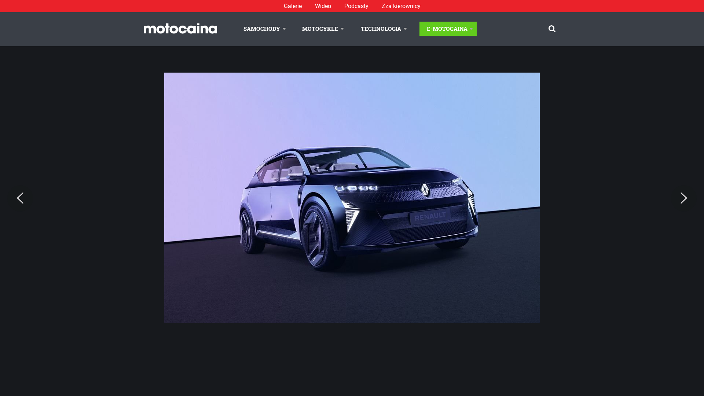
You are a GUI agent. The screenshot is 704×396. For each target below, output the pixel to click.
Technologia (381, 28)
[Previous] (20, 198)
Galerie (293, 6)
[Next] (684, 198)
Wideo (323, 6)
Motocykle (320, 28)
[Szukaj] (552, 28)
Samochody (261, 28)
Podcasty (356, 6)
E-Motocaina (447, 28)
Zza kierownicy (401, 6)
